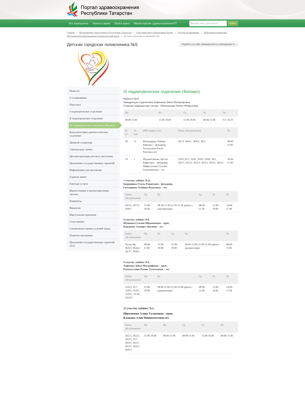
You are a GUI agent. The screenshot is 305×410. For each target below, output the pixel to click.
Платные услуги (79, 183)
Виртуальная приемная (83, 214)
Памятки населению (81, 235)
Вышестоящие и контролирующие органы (89, 192)
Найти (232, 23)
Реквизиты (76, 201)
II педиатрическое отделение (86, 118)
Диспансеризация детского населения (91, 156)
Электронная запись (81, 149)
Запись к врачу (101, 23)
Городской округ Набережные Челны (154, 32)
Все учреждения (78, 23)
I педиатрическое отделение (86, 111)
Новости (74, 91)
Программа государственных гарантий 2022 (92, 244)
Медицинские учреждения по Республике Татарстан (105, 32)
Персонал (75, 104)
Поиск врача (122, 23)
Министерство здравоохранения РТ (155, 23)
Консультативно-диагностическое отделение (89, 134)
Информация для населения (85, 170)
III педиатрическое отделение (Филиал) (92, 125)
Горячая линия (78, 176)
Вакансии (75, 207)
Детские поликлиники (188, 32)
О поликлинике (78, 97)
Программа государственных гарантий (92, 163)
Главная (71, 32)
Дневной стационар (81, 142)
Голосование (77, 221)
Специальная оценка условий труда (90, 228)
